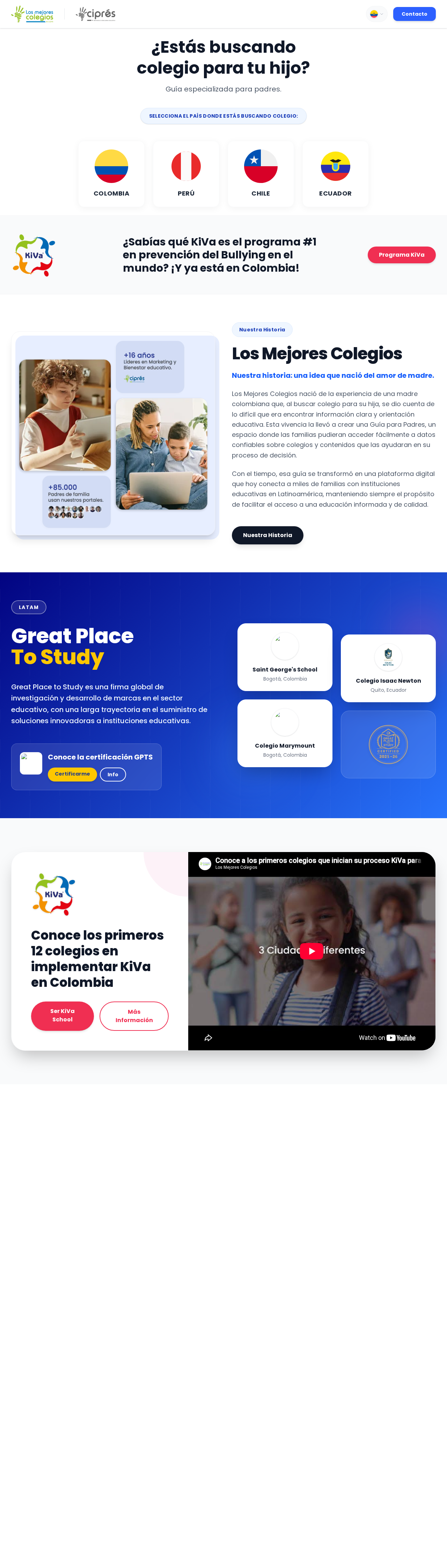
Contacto (414, 13)
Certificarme (72, 773)
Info (113, 774)
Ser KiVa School (62, 1015)
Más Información (134, 1016)
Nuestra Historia (267, 535)
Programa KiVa (402, 255)
